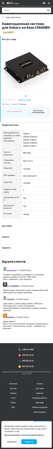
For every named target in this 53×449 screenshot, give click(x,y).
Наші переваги (40, 412)
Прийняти (29, 442)
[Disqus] (26, 298)
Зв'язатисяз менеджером (38, 111)
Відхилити (12, 442)
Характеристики (10, 125)
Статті (13, 398)
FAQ (13, 407)
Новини (13, 393)
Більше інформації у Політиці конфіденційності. (24, 435)
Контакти (13, 384)
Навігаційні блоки (13, 17)
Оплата (5, 237)
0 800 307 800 (28, 350)
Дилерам (40, 403)
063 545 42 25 (28, 366)
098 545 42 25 (28, 361)
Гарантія (6, 248)
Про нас (13, 388)
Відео (13, 403)
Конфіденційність (39, 398)
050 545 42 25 (28, 355)
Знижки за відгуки (39, 407)
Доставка (7, 226)
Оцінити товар (24, 100)
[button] (25, 96)
